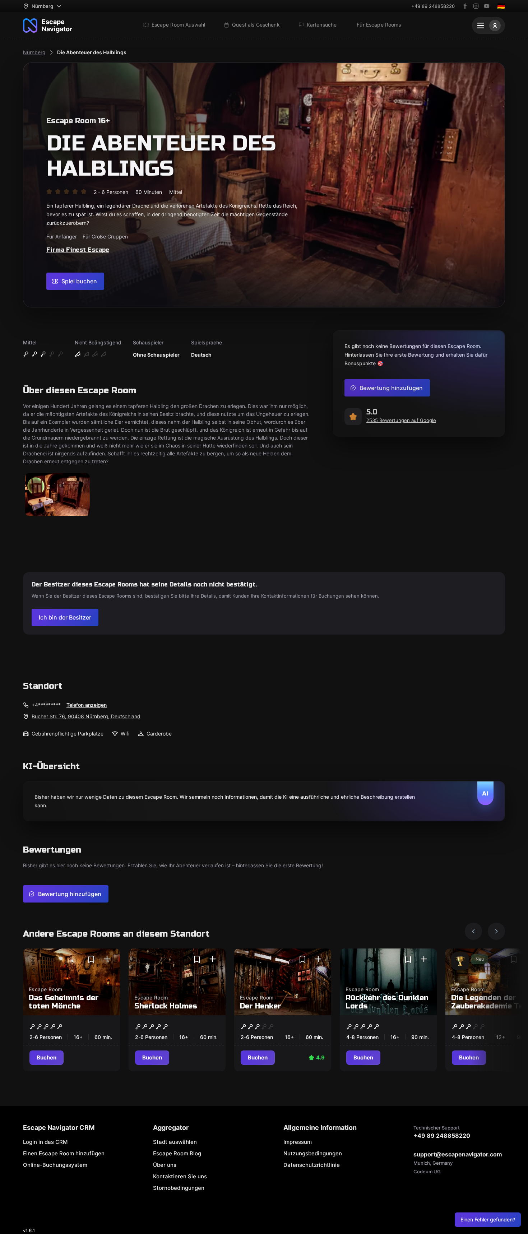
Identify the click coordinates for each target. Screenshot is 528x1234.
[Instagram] (476, 6)
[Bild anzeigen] (57, 495)
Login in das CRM (45, 1141)
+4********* (46, 705)
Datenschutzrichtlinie (311, 1164)
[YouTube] (486, 6)
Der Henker (260, 1006)
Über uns (164, 1164)
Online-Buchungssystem (55, 1164)
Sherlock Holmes (165, 1006)
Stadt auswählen (175, 1141)
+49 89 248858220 (433, 6)
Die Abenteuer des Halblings (91, 52)
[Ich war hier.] (107, 959)
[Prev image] (473, 931)
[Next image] (496, 931)
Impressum (297, 1141)
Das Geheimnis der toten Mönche (64, 1002)
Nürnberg (34, 52)
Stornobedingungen (178, 1187)
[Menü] (488, 25)
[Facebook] (465, 6)
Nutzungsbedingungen (312, 1153)
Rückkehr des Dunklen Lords (387, 1002)
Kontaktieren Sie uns (180, 1176)
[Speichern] (91, 959)
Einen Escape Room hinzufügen (64, 1153)
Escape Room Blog (177, 1153)
